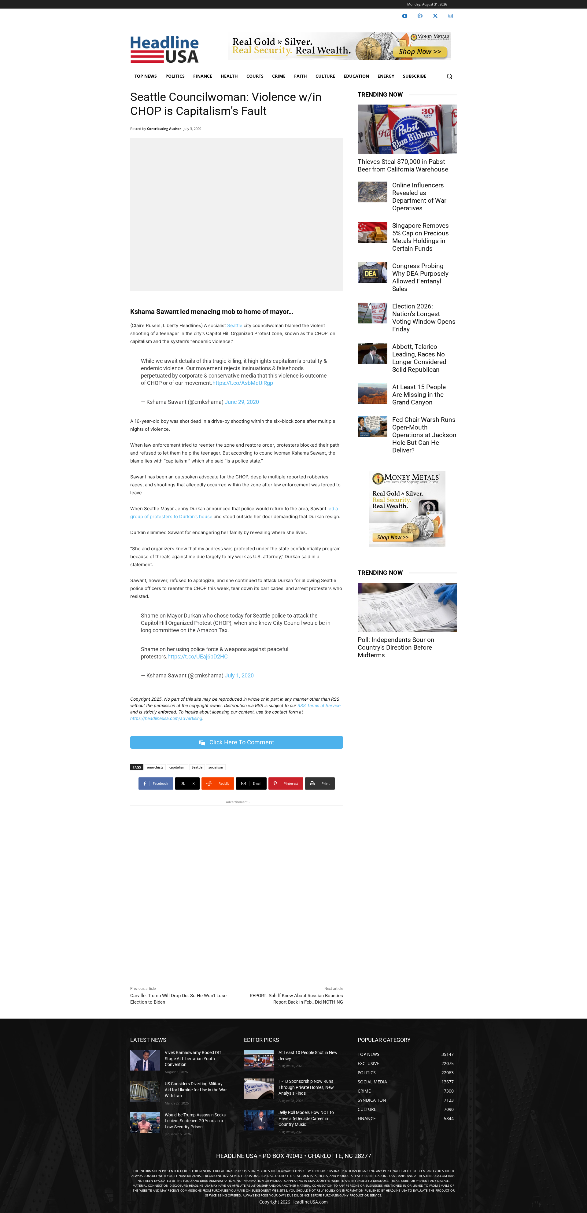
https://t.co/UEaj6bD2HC (198, 656)
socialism (216, 767)
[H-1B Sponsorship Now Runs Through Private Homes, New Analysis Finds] (259, 1088)
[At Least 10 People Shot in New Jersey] (259, 1060)
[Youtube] (405, 16)
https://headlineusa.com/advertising (166, 718)
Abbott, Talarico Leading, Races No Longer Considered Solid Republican (419, 358)
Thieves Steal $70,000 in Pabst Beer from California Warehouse (403, 165)
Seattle (234, 325)
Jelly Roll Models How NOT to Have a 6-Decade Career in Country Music (306, 1118)
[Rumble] (420, 16)
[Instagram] (451, 16)
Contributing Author (164, 128)
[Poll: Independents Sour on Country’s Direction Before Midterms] (407, 607)
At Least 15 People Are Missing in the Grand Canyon (419, 394)
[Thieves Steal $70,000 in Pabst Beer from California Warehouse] (407, 129)
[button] (449, 76)
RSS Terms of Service (319, 705)
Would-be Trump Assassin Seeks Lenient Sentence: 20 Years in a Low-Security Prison (195, 1120)
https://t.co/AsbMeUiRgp (242, 383)
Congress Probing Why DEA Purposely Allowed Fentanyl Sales (420, 277)
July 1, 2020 (239, 675)
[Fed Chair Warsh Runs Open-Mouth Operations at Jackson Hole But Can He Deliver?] (372, 426)
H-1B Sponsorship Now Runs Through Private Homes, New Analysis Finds (306, 1087)
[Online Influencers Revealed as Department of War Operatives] (372, 192)
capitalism (177, 767)
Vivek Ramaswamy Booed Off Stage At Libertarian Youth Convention (193, 1058)
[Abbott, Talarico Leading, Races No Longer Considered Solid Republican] (372, 353)
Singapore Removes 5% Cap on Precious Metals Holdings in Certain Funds (420, 237)
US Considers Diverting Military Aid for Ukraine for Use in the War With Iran (196, 1089)
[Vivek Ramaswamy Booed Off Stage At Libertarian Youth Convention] (145, 1060)
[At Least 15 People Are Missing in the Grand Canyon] (372, 393)
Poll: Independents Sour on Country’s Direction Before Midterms (396, 647)
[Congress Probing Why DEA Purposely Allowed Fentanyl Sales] (372, 272)
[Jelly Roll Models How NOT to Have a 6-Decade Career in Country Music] (259, 1120)
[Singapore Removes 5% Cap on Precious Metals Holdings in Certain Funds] (372, 232)
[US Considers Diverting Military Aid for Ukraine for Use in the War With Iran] (145, 1091)
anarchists (155, 767)
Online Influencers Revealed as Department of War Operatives (419, 197)
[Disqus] (236, 894)
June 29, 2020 (242, 402)
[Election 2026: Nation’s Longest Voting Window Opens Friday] (372, 313)
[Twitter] (435, 16)
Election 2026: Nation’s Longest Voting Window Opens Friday (424, 318)
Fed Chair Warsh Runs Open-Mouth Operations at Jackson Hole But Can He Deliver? (424, 435)
